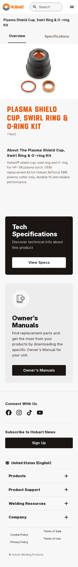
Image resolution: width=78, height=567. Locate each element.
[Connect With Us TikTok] (29, 412)
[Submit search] (34, 7)
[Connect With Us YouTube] (39, 412)
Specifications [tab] (57, 36)
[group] (39, 71)
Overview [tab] (17, 36)
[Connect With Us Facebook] (8, 412)
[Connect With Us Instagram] (19, 412)
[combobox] (46, 7)
